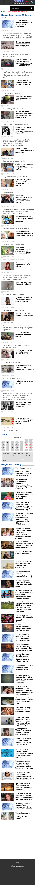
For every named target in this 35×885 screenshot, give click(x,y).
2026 (4, 460)
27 (17, 450)
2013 (4, 458)
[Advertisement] (17, 839)
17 (3, 447)
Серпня (9, 455)
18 (7, 447)
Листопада (24, 455)
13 (17, 445)
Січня (4, 453)
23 (31, 447)
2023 (22, 458)
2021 (15, 458)
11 (7, 445)
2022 (19, 458)
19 (12, 447)
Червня (27, 453)
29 (26, 450)
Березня (14, 453)
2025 (29, 458)
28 (21, 450)
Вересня (14, 455)
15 (26, 445)
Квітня (18, 453)
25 (7, 450)
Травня (22, 453)
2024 (26, 458)
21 (21, 447)
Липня (4, 455)
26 (12, 450)
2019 (8, 458)
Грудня (30, 455)
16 (31, 445)
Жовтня (19, 455)
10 (3, 445)
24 (3, 450)
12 (12, 445)
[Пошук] (31, 8)
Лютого (8, 453)
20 (17, 447)
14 (21, 445)
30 (31, 450)
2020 (11, 458)
